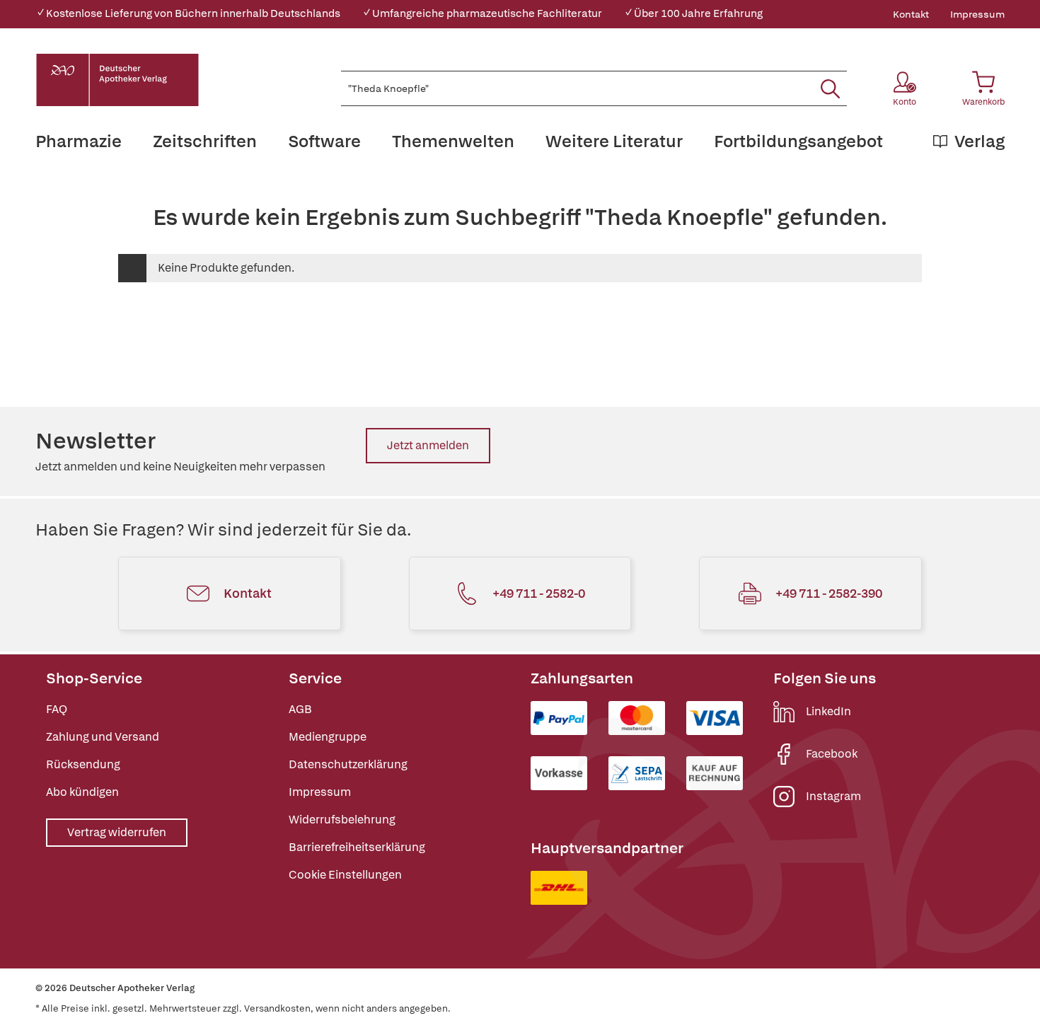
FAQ (56, 709)
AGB (300, 709)
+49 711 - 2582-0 (538, 593)
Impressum (977, 14)
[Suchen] (830, 88)
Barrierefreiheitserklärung (357, 847)
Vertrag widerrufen (116, 832)
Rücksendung (83, 764)
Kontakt (911, 14)
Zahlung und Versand (102, 736)
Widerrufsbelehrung (342, 819)
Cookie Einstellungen (345, 874)
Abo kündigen (82, 792)
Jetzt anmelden (428, 445)
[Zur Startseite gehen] (117, 80)
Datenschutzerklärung (348, 764)
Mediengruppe (327, 736)
